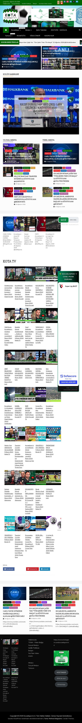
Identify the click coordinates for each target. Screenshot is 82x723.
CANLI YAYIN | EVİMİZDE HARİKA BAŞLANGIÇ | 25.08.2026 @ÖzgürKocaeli (7, 240)
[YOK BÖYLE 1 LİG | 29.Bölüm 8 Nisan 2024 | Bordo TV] (12, 525)
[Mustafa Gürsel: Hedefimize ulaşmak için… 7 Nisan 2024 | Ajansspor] (22, 479)
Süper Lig (33, 56)
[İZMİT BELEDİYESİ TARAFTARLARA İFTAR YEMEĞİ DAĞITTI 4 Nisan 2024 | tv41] (12, 359)
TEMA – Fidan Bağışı (35, 642)
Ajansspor (31, 98)
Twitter (21, 569)
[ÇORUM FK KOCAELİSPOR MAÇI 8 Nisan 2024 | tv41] (53, 479)
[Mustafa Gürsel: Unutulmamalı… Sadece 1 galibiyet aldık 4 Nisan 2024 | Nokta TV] (22, 317)
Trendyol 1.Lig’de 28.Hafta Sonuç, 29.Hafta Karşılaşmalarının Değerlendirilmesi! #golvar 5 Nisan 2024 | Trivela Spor (19, 456)
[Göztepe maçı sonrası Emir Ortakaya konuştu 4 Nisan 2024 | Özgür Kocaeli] (12, 275)
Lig (12, 56)
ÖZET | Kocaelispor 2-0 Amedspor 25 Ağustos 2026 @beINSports (25, 199)
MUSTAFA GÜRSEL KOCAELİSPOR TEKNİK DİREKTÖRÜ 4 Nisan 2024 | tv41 (40, 375)
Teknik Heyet (18, 173)
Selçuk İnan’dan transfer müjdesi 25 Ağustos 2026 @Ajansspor (71, 63)
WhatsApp (58, 3)
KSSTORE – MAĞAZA (59, 30)
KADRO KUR (49, 36)
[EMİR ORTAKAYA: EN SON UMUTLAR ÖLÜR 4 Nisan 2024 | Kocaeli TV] (32, 396)
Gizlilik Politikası (26, 3)
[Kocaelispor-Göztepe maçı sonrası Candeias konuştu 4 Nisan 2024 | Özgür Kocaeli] (22, 275)
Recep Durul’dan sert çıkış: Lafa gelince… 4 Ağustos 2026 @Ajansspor (41, 108)
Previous (6, 106)
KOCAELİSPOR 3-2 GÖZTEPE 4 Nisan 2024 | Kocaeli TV (40, 290)
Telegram (77, 1)
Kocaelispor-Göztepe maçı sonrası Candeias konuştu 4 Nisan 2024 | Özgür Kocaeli (19, 292)
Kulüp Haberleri (11, 74)
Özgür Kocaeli (25, 56)
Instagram (67, 1)
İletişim (35, 3)
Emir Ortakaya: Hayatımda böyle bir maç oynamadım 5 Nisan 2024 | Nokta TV (50, 375)
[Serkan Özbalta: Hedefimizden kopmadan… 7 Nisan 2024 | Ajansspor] (12, 479)
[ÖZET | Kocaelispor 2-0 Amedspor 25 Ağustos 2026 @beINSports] (42, 224)
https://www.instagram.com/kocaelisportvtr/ (61, 642)
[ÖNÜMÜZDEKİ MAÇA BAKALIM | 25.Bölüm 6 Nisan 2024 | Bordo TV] (53, 435)
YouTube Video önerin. (45, 3)
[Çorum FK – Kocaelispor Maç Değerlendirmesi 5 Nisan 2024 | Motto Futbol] (43, 396)
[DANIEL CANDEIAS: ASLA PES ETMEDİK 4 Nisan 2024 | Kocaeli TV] (22, 396)
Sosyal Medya (16, 3)
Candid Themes (68, 719)
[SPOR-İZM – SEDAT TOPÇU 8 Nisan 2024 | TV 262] (43, 525)
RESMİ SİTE (21, 36)
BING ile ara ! (61, 678)
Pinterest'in (33, 569)
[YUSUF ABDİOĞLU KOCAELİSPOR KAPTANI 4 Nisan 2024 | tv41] (22, 359)
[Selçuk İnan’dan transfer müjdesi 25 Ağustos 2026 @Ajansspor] (31, 224)
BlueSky (61, 1)
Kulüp (37, 98)
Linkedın (45, 569)
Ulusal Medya (37, 101)
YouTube (61, 3)
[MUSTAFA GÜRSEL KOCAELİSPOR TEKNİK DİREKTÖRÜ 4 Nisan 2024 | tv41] (43, 359)
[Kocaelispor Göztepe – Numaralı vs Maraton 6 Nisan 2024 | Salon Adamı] (53, 396)
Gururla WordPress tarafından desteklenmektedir (25, 719)
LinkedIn (71, 1)
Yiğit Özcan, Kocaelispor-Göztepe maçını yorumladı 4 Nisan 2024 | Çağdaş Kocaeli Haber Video (8, 336)
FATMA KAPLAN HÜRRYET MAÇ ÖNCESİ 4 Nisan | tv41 (50, 331)
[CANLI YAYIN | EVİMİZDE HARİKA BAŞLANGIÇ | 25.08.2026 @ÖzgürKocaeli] (10, 224)
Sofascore (72, 387)
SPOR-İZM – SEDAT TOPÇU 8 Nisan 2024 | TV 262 (39, 539)
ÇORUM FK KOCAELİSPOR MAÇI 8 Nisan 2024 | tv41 (50, 493)
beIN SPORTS (18, 148)
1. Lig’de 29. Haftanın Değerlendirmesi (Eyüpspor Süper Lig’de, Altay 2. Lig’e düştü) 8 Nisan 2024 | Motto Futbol (50, 544)
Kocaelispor (17, 29)
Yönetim (45, 101)
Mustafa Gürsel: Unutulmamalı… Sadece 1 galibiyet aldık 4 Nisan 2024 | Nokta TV (19, 333)
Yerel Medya (12, 58)
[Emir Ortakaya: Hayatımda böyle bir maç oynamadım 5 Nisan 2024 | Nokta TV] (53, 359)
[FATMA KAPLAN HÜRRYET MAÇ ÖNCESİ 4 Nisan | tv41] (53, 317)
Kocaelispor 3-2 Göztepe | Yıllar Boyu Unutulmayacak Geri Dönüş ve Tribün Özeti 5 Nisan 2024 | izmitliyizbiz (8, 414)
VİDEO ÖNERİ (35, 36)
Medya (27, 30)
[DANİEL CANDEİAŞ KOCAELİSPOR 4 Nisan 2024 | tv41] (32, 359)
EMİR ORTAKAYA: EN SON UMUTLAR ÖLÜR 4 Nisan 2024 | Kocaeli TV (29, 412)
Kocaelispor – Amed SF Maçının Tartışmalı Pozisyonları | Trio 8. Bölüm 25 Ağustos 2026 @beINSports (50, 60)
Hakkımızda (6, 3)
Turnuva (9, 35)
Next (76, 106)
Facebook (65, 1)
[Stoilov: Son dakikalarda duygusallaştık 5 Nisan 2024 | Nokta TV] (12, 435)
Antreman (66, 188)
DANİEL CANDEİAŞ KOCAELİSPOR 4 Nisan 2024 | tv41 (29, 373)
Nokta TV (62, 191)
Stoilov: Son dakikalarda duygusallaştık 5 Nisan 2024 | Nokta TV (8, 450)
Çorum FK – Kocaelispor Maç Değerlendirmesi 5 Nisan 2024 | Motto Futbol (40, 412)
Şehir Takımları (41, 30)
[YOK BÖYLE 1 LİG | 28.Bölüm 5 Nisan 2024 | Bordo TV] (43, 435)
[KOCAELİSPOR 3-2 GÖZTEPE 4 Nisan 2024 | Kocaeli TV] (43, 275)
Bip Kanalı (58, 1)
